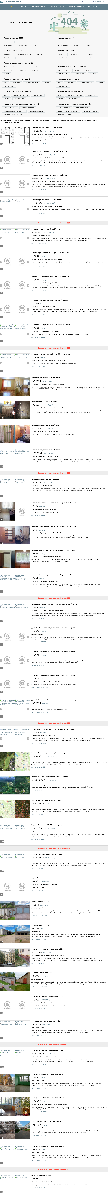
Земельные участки (57, 6)
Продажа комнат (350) (13, 51)
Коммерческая (93, 6)
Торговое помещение (28, 107)
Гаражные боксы (37, 95)
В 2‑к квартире (41, 54)
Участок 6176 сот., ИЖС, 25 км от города (46, 825)
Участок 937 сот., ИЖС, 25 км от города (46, 800)
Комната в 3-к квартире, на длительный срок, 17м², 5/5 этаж (53, 526)
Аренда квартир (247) (66, 38)
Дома (5, 66)
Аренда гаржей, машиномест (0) (71, 91)
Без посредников (37, 45)
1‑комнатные (7, 41)
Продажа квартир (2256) (13, 38)
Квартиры (13, 6)
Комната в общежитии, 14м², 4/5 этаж (45, 378)
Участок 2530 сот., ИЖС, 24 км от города (46, 854)
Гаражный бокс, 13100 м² (40, 925)
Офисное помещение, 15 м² (41, 1175)
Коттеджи (23, 66)
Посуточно (77, 45)
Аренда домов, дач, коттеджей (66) (72, 66)
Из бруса (6, 73)
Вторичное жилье (9, 45)
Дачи (13, 66)
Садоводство (16, 82)
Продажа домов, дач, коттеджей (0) (18, 63)
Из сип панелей (35, 70)
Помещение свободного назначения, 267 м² (47, 1098)
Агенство (46, 82)
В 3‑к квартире (8, 57)
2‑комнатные (20, 41)
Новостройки (23, 45)
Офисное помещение (10, 107)
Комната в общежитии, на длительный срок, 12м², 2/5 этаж (53, 550)
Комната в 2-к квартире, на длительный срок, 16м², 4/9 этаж (54, 604)
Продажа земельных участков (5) (17, 79)
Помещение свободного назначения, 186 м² (47, 1146)
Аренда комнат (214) (66, 51)
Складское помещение (36, 111)
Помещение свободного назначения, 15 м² (47, 996)
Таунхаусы (35, 66)
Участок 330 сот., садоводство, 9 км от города (48, 753)
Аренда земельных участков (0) (70, 79)
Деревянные (22, 70)
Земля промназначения (31, 82)
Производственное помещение (13, 114)
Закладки (87, 1)
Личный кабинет (100, 1)
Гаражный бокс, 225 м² (40, 901)
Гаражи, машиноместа (76, 6)
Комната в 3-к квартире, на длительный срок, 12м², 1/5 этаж (53, 575)
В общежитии (7, 54)
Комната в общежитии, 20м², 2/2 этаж (45, 479)
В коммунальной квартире (24, 54)
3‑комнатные (33, 41)
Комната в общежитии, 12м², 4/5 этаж (45, 401)
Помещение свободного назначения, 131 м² (47, 949)
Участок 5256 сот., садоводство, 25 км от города (49, 776)
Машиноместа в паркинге (20, 95)
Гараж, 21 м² (36, 878)
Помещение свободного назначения (14, 111)
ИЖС (5, 82)
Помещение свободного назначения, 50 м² (47, 1074)
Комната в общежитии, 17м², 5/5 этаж (45, 425)
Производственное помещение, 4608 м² (46, 1121)
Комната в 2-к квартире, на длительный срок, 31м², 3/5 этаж (53, 503)
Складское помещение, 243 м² (42, 973)
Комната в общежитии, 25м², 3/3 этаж (45, 450)
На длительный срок (63, 45)
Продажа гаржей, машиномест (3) (17, 91)
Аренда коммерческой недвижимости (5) (74, 104)
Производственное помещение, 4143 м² (46, 1021)
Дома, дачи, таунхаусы (39, 6)
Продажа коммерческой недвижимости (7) (21, 104)
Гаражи (6, 95)
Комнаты (24, 6)
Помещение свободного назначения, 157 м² (47, 1050)
